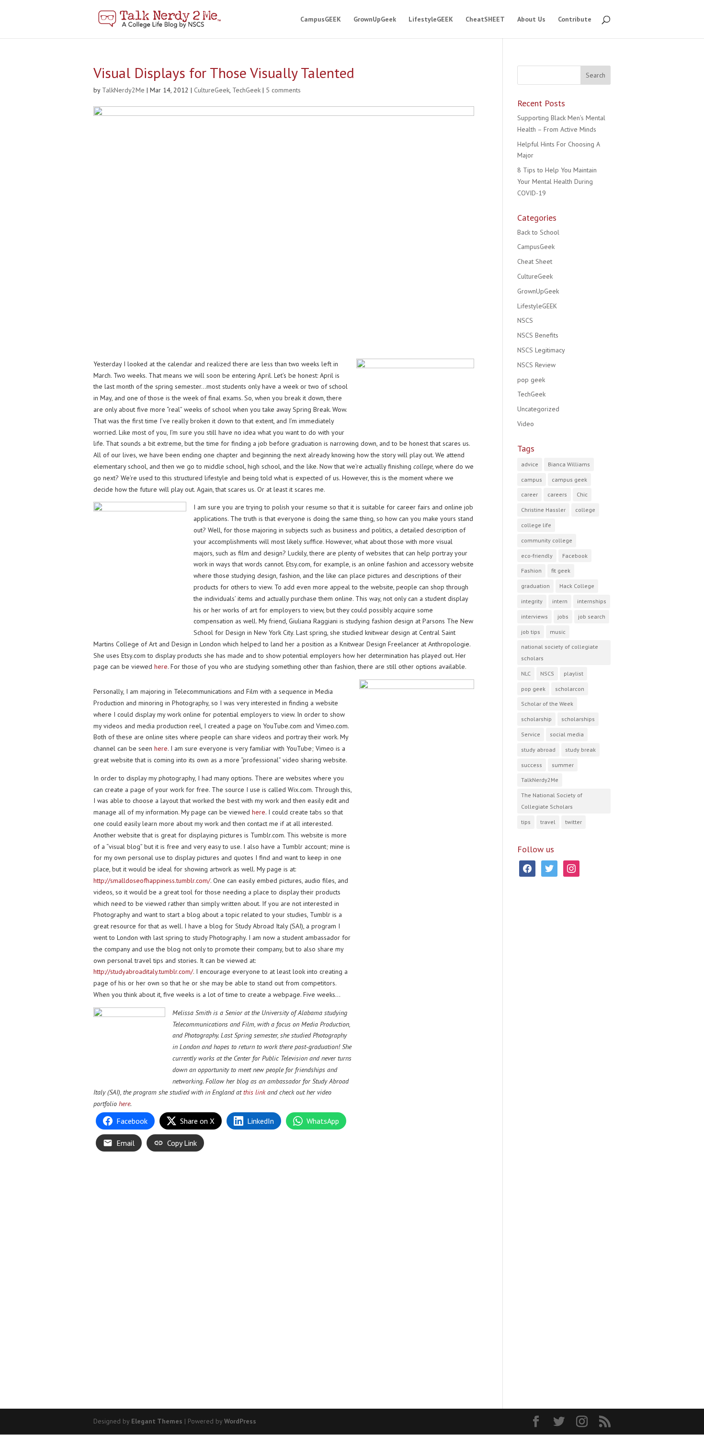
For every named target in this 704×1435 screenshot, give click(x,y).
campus (531, 479)
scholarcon (569, 688)
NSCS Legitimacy (541, 350)
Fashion (531, 570)
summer (563, 764)
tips (526, 821)
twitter (573, 821)
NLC (526, 673)
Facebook (575, 555)
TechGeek (246, 90)
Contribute (574, 19)
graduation (535, 585)
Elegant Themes (156, 1421)
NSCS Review (536, 365)
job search (591, 616)
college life (536, 525)
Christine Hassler (543, 509)
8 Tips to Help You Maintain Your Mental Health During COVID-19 (557, 181)
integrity (532, 601)
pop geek (531, 379)
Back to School (538, 232)
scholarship (536, 719)
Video (525, 423)
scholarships (578, 719)
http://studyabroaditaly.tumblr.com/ (143, 971)
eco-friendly (537, 555)
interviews (534, 616)
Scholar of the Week (547, 703)
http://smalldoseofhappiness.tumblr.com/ (151, 880)
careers (557, 494)
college (585, 509)
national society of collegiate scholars (559, 652)
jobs (562, 616)
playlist (573, 673)
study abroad (538, 749)
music (558, 631)
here (161, 666)
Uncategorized (538, 409)
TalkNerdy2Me (123, 90)
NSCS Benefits (537, 335)
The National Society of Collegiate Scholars (551, 800)
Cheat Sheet (534, 261)
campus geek (569, 479)
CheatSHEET (485, 19)
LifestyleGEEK (431, 19)
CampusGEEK (320, 19)
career (529, 494)
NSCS (525, 320)
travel (548, 821)
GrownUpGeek (374, 19)
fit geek (560, 570)
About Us (531, 19)
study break (580, 749)
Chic (582, 494)
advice (529, 464)
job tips (530, 631)
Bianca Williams (569, 464)
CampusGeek (536, 246)
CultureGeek (211, 90)
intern (560, 601)
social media (567, 734)
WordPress (240, 1421)
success (531, 764)
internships (591, 601)
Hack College (576, 585)
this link (254, 1092)
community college (546, 540)
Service (530, 734)
